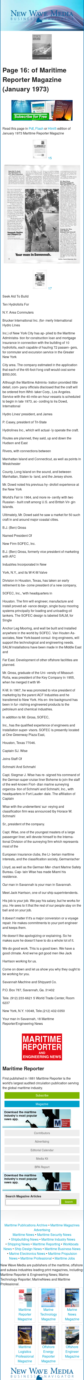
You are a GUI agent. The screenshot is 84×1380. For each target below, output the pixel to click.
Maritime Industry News (58, 1239)
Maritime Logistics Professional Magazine (25, 1353)
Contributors (42, 1133)
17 (49, 288)
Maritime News (23, 1234)
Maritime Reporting (46, 1244)
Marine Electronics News (27, 1253)
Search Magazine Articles (23, 1196)
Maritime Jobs (65, 1258)
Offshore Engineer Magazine (72, 1351)
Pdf (31, 128)
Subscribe (42, 1095)
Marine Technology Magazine (48, 1314)
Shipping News (19, 1244)
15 (49, 157)
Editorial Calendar (42, 1150)
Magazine (42, 1104)
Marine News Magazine (72, 1314)
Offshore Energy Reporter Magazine (48, 1353)
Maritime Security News (54, 1234)
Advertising (42, 1141)
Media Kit (42, 1158)
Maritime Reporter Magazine (25, 1314)
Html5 (52, 128)
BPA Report (42, 1167)
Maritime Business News (63, 1248)
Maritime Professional (36, 1258)
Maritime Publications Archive (26, 1225)
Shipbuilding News (25, 1239)
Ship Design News (29, 1248)
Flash (39, 128)
